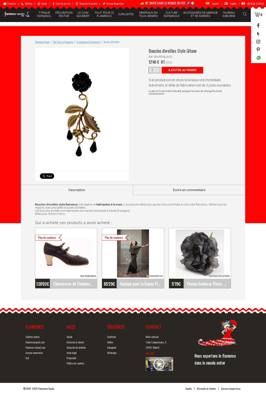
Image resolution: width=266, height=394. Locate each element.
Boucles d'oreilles (111, 42)
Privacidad (71, 358)
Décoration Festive (64, 14)
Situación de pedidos (76, 347)
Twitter (110, 342)
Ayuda (69, 337)
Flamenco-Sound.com (35, 347)
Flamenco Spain (42, 42)
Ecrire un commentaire (189, 190)
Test (27, 358)
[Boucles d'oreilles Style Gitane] (125, 52)
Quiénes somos (32, 337)
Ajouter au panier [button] (182, 70)
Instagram (111, 347)
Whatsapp (111, 353)
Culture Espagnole (171, 14)
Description (77, 190)
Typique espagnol (44, 14)
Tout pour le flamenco (104, 14)
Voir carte (150, 353)
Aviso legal (72, 353)
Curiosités (126, 14)
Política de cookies (75, 363)
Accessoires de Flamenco (88, 42)
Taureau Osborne (228, 14)
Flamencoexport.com (35, 342)
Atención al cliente (75, 342)
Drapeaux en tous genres (148, 14)
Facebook (111, 337)
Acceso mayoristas (34, 353)
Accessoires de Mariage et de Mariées (200, 14)
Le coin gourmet (83, 14)
